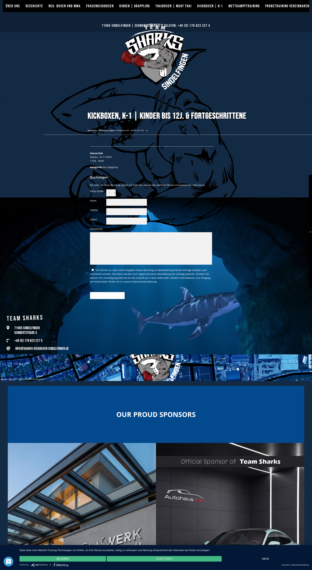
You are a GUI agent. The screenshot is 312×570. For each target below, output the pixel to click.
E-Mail (93, 219)
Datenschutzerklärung (144, 281)
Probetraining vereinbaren (287, 6)
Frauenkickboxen (100, 6)
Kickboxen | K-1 (210, 6)
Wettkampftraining (244, 6)
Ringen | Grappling (134, 6)
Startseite (92, 130)
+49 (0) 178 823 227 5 (194, 26)
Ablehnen (62, 558)
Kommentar (96, 228)
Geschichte (34, 6)
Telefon (94, 210)
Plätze (96, 191)
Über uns (13, 6)
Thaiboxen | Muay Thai (173, 6)
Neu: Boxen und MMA (65, 6)
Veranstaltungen (107, 130)
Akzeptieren (164, 558)
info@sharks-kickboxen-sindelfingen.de (42, 346)
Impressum (285, 565)
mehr (265, 558)
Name (93, 200)
